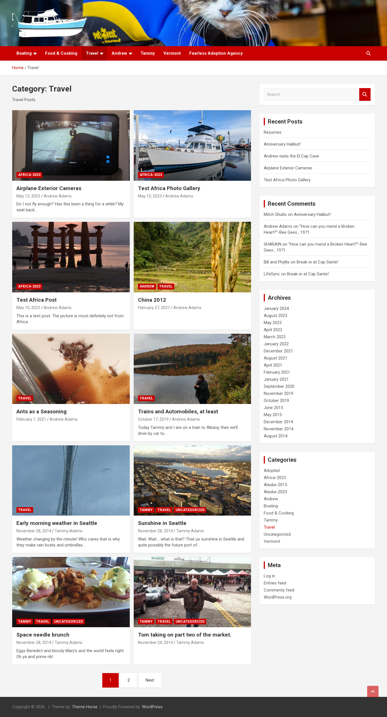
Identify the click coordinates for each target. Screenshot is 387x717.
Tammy (148, 53)
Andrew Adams (58, 196)
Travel (92, 53)
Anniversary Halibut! (282, 144)
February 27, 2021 (154, 307)
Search (365, 94)
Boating (24, 53)
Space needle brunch (42, 634)
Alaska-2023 (275, 491)
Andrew (119, 53)
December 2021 (278, 351)
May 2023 (273, 322)
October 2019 (276, 400)
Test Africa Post (36, 300)
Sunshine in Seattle (162, 523)
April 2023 (273, 329)
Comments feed (279, 590)
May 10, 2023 (150, 196)
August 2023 (275, 315)
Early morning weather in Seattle (56, 523)
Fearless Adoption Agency (216, 53)
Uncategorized (190, 510)
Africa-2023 (29, 175)
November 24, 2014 (155, 642)
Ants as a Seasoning (41, 411)
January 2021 (276, 379)
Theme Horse (84, 706)
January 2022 (276, 343)
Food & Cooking (61, 53)
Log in (269, 575)
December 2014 (278, 421)
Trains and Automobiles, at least (178, 411)
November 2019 (278, 393)
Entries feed (275, 583)
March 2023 (275, 336)
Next (150, 680)
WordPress (152, 706)
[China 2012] (192, 257)
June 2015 (273, 407)
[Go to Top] (373, 691)
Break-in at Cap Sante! (317, 262)
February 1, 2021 (31, 419)
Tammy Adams (68, 531)
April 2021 (273, 365)
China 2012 (152, 300)
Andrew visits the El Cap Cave (291, 156)
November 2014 (278, 428)
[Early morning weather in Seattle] (71, 480)
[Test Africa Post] (71, 257)
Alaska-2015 (275, 484)
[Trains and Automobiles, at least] (192, 368)
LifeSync (272, 273)
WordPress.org (278, 597)
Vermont (172, 53)
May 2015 (273, 414)
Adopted (272, 470)
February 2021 (277, 372)
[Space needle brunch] (71, 592)
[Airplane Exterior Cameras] (71, 145)
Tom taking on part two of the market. (184, 634)
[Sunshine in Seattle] (192, 480)
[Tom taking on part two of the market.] (192, 592)
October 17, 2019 (153, 419)
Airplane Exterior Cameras (48, 188)
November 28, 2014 (33, 531)
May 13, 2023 (28, 196)
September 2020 (279, 386)
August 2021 (275, 358)
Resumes (272, 132)
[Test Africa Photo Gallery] (192, 145)
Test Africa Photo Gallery (169, 188)
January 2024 (276, 308)
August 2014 (275, 436)
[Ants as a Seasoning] (71, 368)
